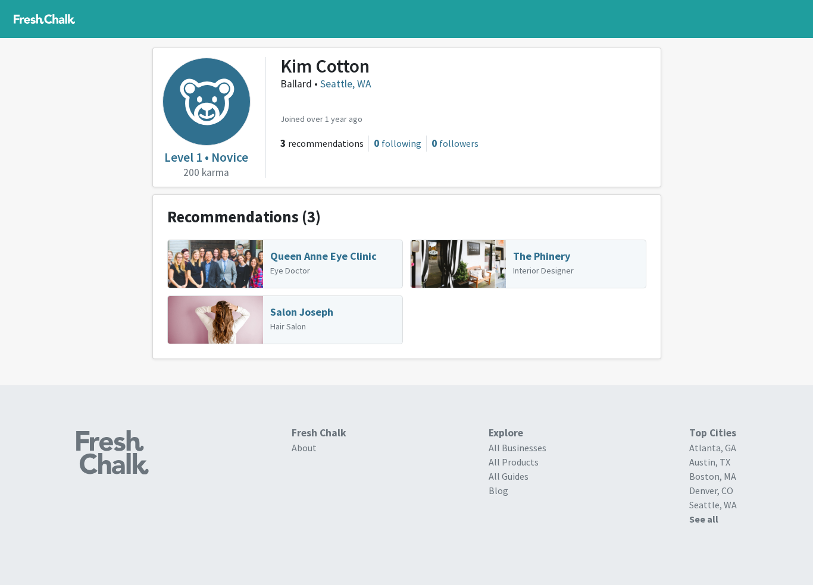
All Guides (509, 476)
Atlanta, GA (712, 448)
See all (703, 519)
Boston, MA (712, 476)
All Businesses (517, 448)
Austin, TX (709, 462)
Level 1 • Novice (206, 157)
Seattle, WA (345, 83)
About (304, 448)
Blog (498, 490)
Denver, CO (711, 490)
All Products (514, 462)
